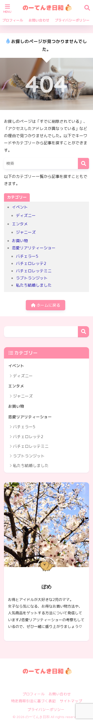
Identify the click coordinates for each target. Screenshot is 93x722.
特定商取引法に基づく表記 (33, 700)
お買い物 (20, 240)
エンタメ (20, 224)
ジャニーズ (26, 232)
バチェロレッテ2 (31, 263)
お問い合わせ (39, 20)
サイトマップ (71, 700)
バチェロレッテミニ (34, 271)
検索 (83, 331)
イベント (20, 207)
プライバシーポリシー (72, 20)
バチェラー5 (27, 256)
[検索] (83, 163)
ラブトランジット (32, 278)
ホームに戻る (47, 305)
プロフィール (12, 20)
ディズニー (26, 215)
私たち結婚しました (34, 285)
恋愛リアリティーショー (34, 248)
